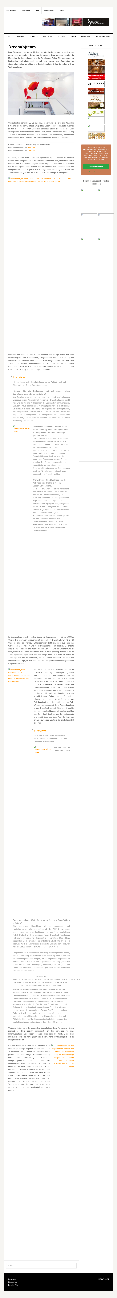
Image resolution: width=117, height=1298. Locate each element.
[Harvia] (96, 64)
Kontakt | (11, 1285)
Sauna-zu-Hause (23, 23)
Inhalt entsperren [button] (96, 166)
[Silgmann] (96, 115)
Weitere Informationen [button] (96, 172)
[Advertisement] (41, 614)
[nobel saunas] (96, 101)
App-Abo (31, 151)
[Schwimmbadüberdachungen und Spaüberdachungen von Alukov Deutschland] (96, 57)
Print (16, 1285)
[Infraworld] (96, 131)
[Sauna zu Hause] (96, 138)
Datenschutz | (13, 1282)
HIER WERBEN (103, 1279)
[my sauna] (96, 94)
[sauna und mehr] (96, 108)
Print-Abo (31, 148)
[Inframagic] (96, 79)
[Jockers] (96, 86)
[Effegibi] (96, 72)
